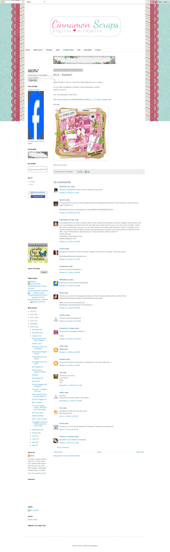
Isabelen (62, 359)
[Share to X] (83, 171)
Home (28, 50)
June (34, 439)
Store (58, 50)
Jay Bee (62, 315)
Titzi (60, 373)
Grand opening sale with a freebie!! (39, 339)
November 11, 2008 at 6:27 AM (70, 385)
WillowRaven (64, 280)
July (33, 436)
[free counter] (33, 510)
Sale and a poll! (37, 413)
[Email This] (78, 171)
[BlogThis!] (81, 171)
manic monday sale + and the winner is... (39, 395)
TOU (78, 50)
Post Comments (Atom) (71, 456)
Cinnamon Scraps (33, 90)
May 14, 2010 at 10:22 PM (68, 430)
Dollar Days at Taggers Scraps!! (39, 371)
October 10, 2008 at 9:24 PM (69, 286)
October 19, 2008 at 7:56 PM (69, 365)
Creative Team (68, 50)
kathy (61, 346)
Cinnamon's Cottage (67, 328)
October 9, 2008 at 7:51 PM (69, 193)
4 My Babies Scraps (67, 220)
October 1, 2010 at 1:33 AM (69, 443)
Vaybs (61, 293)
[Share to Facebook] (86, 171)
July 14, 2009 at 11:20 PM (68, 416)
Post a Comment (63, 447)
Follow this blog (38, 196)
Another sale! (36, 344)
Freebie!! (35, 375)
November (36, 333)
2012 (32, 314)
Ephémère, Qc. (65, 187)
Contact (98, 50)
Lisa (31, 184)
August (35, 433)
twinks (61, 392)
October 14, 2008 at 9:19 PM (69, 352)
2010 (32, 321)
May (34, 442)
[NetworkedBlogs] (38, 192)
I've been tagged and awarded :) (39, 385)
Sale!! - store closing (39, 419)
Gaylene (62, 200)
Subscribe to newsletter (38, 75)
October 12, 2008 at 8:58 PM (69, 308)
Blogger (94, 546)
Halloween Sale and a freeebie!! (39, 348)
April (34, 445)
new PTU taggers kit (39, 399)
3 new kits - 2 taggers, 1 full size (40, 390)
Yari (60, 408)
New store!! (36, 381)
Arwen (61, 423)
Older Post (140, 452)
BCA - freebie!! (37, 402)
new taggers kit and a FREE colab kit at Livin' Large (39, 424)
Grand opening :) (38, 416)
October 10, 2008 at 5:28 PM (69, 272)
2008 (32, 327)
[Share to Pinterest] (88, 171)
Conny (32, 182)
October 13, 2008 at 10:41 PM (70, 339)
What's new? (38, 50)
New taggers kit (37, 367)
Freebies (49, 50)
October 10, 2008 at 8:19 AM (69, 213)
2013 (32, 311)
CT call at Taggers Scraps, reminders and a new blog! (39, 408)
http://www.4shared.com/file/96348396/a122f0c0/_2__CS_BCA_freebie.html (82, 100)
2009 (32, 324)
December (36, 330)
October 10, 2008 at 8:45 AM (69, 242)
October (35, 336)
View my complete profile (37, 473)
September (36, 430)
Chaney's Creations (66, 437)
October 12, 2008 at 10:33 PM (70, 321)
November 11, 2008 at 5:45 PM (70, 401)
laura (32, 456)
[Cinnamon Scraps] (36, 139)
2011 (32, 317)
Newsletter (88, 50)
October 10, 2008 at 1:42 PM (69, 259)
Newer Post (58, 452)
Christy (62, 249)
